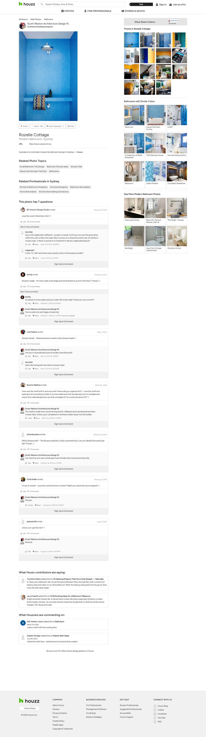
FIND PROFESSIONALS (99, 11)
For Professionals (93, 705)
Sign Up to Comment (63, 264)
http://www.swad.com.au (40, 144)
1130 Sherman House (154, 155)
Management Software (96, 709)
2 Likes (30, 505)
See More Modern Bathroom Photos (142, 194)
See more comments (29, 227)
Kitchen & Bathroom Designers (34, 187)
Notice (64, 713)
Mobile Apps (58, 725)
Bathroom (129, 183)
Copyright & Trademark (63, 729)
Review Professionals (129, 705)
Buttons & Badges (94, 717)
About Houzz (58, 705)
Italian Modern (152, 183)
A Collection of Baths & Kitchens (133, 156)
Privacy (56, 713)
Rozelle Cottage (142, 28)
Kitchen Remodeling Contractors (54, 192)
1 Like (30, 418)
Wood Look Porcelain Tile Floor (33, 171)
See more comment (29, 292)
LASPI (170, 127)
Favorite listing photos (177, 155)
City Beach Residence (176, 183)
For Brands (91, 713)
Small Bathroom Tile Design (32, 166)
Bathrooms (54, 171)
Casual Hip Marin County (153, 128)
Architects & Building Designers (40, 27)
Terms (55, 717)
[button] (21, 222)
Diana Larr (129, 127)
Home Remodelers (28, 192)
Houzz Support (126, 717)
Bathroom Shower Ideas (57, 166)
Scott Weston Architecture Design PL (48, 23)
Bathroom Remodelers (80, 187)
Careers (56, 709)
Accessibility (125, 713)
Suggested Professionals (131, 709)
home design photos (76, 651)
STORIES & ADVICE (135, 11)
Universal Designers (59, 187)
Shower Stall (76, 166)
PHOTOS (69, 11)
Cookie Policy (58, 721)
